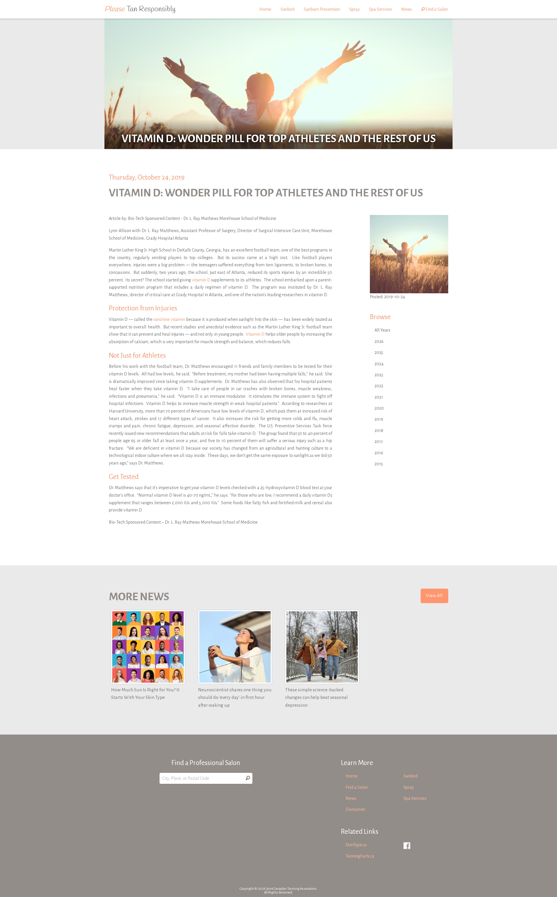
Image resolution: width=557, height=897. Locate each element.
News (406, 9)
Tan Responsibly (140, 9)
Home (265, 9)
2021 (379, 397)
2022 (379, 386)
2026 (379, 341)
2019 (379, 419)
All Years (382, 330)
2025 (379, 352)
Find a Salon (436, 9)
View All (434, 595)
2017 (379, 441)
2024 (379, 363)
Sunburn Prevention (322, 9)
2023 (379, 374)
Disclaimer (356, 809)
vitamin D (201, 280)
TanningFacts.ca (360, 856)
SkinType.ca (356, 844)
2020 (379, 408)
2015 (379, 464)
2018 (379, 430)
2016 (379, 453)
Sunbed (287, 9)
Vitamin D (255, 334)
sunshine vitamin (169, 319)
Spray (354, 9)
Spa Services (380, 9)
